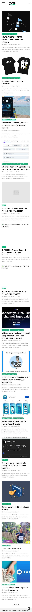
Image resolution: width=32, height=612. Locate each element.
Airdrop (4, 34)
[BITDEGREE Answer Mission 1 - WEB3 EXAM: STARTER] (16, 267)
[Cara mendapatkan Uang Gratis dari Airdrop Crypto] (16, 571)
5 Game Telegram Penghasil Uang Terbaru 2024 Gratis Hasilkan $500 (16, 168)
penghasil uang (24, 163)
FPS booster (4, 119)
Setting (13, 119)
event (16, 34)
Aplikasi (8, 163)
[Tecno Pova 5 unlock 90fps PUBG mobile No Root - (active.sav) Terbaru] (16, 107)
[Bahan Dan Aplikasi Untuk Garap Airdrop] (16, 491)
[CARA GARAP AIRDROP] (16, 532)
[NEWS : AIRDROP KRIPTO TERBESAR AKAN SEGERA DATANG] (16, 21)
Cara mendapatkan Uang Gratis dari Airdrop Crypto (15, 588)
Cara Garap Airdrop (16, 163)
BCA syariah (9, 418)
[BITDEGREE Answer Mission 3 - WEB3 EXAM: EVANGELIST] (16, 192)
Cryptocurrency (10, 34)
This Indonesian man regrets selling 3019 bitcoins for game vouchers (14, 465)
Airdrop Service (20, 610)
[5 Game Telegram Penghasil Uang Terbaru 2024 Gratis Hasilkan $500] (16, 151)
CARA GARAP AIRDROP (11, 548)
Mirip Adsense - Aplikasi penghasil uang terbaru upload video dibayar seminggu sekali (16, 335)
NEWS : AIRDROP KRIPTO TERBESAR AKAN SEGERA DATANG (12, 39)
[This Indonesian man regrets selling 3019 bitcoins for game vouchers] (16, 447)
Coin (8, 330)
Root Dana (14, 374)
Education (12, 584)
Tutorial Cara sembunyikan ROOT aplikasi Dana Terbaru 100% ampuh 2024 (16, 380)
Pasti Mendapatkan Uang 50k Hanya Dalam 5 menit (14, 422)
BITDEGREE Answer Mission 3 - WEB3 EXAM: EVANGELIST (14, 209)
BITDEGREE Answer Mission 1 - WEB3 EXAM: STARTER (14, 292)
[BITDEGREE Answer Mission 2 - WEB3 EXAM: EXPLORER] (16, 225)
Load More (16, 604)
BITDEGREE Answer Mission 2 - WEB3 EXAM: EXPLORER (14, 251)
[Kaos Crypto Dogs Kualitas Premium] (16, 65)
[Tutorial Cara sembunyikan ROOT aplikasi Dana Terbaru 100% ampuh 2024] (16, 361)
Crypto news (9, 78)
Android (4, 374)
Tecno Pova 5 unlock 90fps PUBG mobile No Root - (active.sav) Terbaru (15, 125)
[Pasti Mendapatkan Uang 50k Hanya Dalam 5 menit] (16, 405)
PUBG (10, 119)
